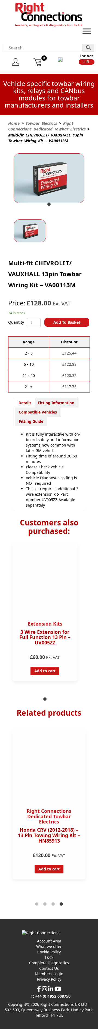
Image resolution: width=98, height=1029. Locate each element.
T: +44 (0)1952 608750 (51, 996)
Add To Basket (66, 322)
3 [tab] (53, 904)
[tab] (25, 403)
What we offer (49, 946)
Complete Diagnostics (49, 962)
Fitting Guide (31, 421)
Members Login (49, 973)
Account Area (49, 941)
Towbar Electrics (41, 123)
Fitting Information (56, 402)
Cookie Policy (49, 951)
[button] (86, 62)
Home (14, 123)
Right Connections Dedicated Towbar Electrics (47, 126)
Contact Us (49, 968)
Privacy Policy (49, 979)
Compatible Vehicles (38, 412)
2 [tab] (45, 904)
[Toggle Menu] (86, 32)
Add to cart (45, 670)
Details (25, 402)
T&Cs (49, 957)
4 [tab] (61, 904)
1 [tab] (49, 204)
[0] (38, 61)
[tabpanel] (49, 179)
